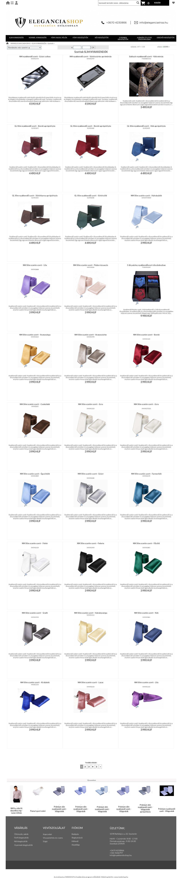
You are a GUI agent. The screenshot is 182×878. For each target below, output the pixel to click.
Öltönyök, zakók (21, 834)
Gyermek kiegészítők (23, 845)
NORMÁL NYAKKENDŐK (37, 37)
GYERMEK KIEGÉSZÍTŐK (123, 38)
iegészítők (24, 837)
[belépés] (16, 3)
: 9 (126, 841)
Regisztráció (77, 837)
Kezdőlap (76, 845)
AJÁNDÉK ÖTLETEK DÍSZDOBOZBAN (144, 38)
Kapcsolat (47, 834)
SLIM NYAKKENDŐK (16, 37)
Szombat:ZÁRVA (117, 843)
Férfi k (17, 837)
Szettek (50, 43)
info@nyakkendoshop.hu (121, 855)
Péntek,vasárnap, (117, 841)
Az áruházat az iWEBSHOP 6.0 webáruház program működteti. (77, 877)
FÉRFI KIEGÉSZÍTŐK (80, 37)
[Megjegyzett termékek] (173, 2)
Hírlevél (75, 841)
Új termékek (91, 780)
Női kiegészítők (20, 841)
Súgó (45, 841)
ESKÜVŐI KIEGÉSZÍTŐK (165, 37)
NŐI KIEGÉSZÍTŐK (101, 37)
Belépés (75, 834)
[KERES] (138, 3)
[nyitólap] (8, 3)
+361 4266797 (116, 853)
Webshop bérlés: (107, 877)
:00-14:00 (131, 841)
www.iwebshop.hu (121, 877)
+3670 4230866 (117, 850)
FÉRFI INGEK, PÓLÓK (59, 37)
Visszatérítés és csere (53, 838)
